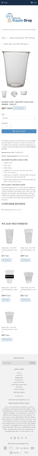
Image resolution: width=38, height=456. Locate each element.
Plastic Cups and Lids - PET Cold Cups (22, 38)
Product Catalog (19, 389)
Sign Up (32, 363)
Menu (6, 2)
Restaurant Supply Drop (21, 444)
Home (4, 38)
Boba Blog (19, 387)
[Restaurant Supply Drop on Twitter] (11, 438)
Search (19, 373)
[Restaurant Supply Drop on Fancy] (26, 438)
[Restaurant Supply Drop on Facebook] (15, 438)
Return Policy (19, 380)
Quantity (5, 123)
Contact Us (19, 375)
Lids (3, 114)
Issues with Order (19, 382)
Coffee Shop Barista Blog (19, 384)
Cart (35, 2)
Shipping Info (19, 377)
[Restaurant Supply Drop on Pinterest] (18, 438)
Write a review (17, 210)
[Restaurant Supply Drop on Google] (22, 438)
